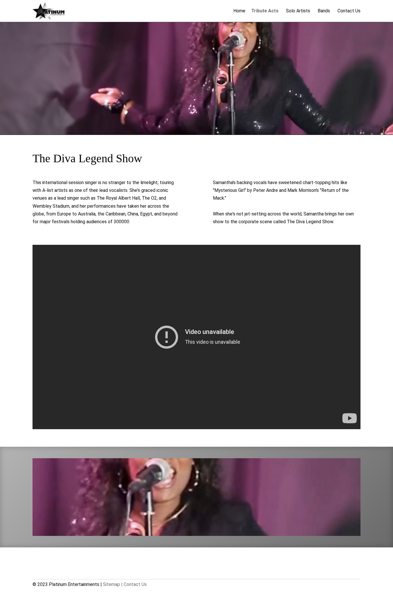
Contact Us (348, 11)
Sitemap (111, 584)
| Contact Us (134, 584)
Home (239, 11)
